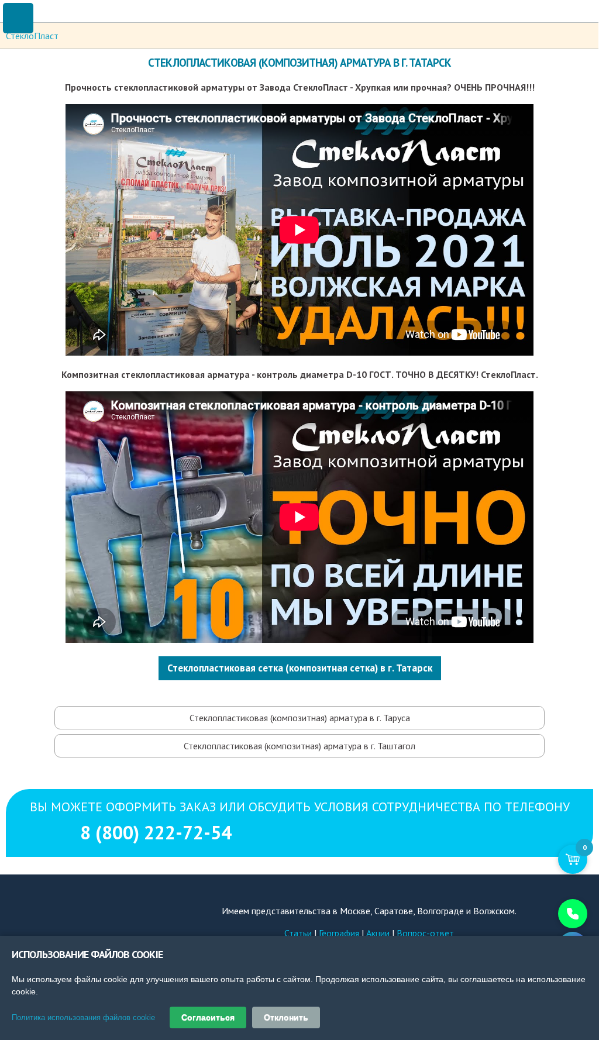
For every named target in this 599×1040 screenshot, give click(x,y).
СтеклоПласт (32, 36)
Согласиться (208, 1017)
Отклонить (286, 1017)
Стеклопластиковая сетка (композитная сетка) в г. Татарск (299, 668)
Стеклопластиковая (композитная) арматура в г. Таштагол (299, 746)
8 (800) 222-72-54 (300, 870)
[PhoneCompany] (549, 913)
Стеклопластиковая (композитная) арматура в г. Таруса (300, 718)
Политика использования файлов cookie (83, 1017)
